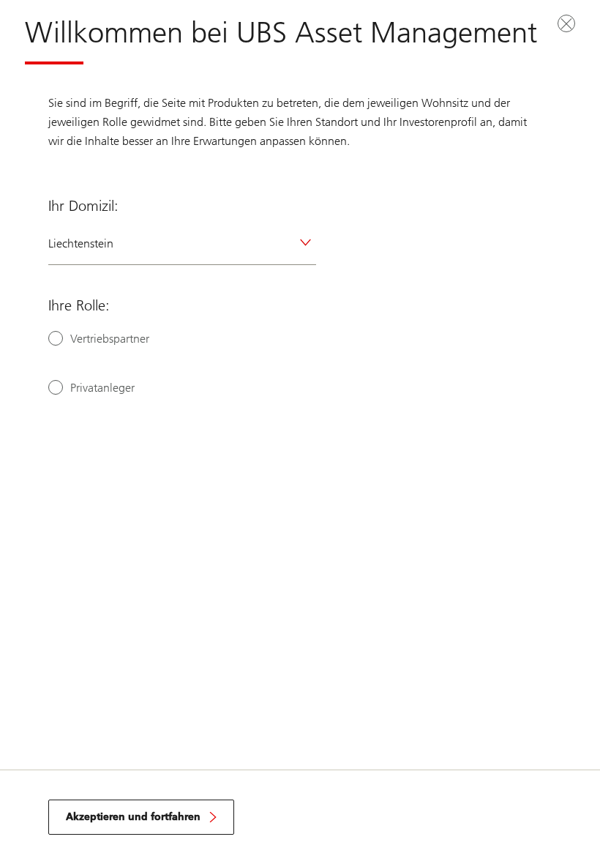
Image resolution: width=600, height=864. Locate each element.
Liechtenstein (80, 243)
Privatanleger (102, 388)
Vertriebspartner (109, 339)
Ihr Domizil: (83, 206)
